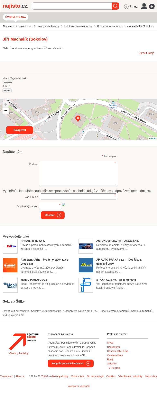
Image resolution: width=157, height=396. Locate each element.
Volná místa (77, 376)
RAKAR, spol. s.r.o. (33, 240)
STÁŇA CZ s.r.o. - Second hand (116, 279)
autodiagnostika (51, 310)
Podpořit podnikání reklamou (67, 363)
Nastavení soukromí (78, 386)
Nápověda (151, 376)
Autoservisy (70, 310)
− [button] (5, 110)
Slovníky (112, 363)
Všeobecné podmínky (130, 376)
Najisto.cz (17, 6)
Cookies (111, 376)
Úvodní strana (15, 17)
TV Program (113, 367)
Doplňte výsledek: (27, 206)
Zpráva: (33, 164)
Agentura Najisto (23, 341)
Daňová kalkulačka (117, 351)
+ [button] (5, 104)
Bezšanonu (113, 347)
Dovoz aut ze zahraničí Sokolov (21, 310)
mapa (7, 90)
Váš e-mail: (31, 197)
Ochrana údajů (95, 376)
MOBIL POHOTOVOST (35, 279)
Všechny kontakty (18, 353)
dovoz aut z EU (87, 310)
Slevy (110, 342)
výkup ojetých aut (13, 315)
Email (110, 359)
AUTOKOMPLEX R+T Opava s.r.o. (117, 240)
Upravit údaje (146, 52)
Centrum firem (115, 355)
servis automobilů (141, 310)
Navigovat (19, 130)
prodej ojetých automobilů (114, 310)
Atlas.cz (20, 376)
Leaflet (152, 138)
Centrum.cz (6, 376)
